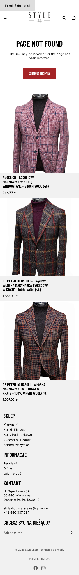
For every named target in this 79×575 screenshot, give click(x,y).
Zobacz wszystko (16, 445)
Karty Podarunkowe (18, 434)
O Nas (8, 468)
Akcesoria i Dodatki (17, 439)
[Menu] (5, 18)
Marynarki (11, 424)
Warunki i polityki (39, 558)
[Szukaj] (64, 18)
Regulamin (11, 463)
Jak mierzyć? (13, 473)
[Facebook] (35, 568)
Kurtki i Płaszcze (15, 429)
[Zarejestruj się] (70, 532)
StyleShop (31, 549)
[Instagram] (43, 568)
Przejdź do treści (17, 5)
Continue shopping (39, 73)
